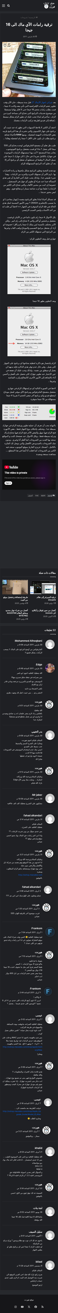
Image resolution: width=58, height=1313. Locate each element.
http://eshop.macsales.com (30, 875)
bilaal (39, 1261)
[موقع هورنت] (49, 5)
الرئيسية (32, 17)
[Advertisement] (29, 535)
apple (43, 496)
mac (36, 496)
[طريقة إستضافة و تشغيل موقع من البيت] (15, 587)
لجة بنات (37, 1208)
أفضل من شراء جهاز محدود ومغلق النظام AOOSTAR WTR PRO (16, 613)
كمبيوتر (30, 496)
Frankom (37, 928)
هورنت (38, 701)
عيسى (39, 1015)
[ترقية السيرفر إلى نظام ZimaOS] (43, 587)
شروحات (24, 17)
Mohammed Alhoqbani (28, 640)
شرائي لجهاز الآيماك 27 (42, 102)
